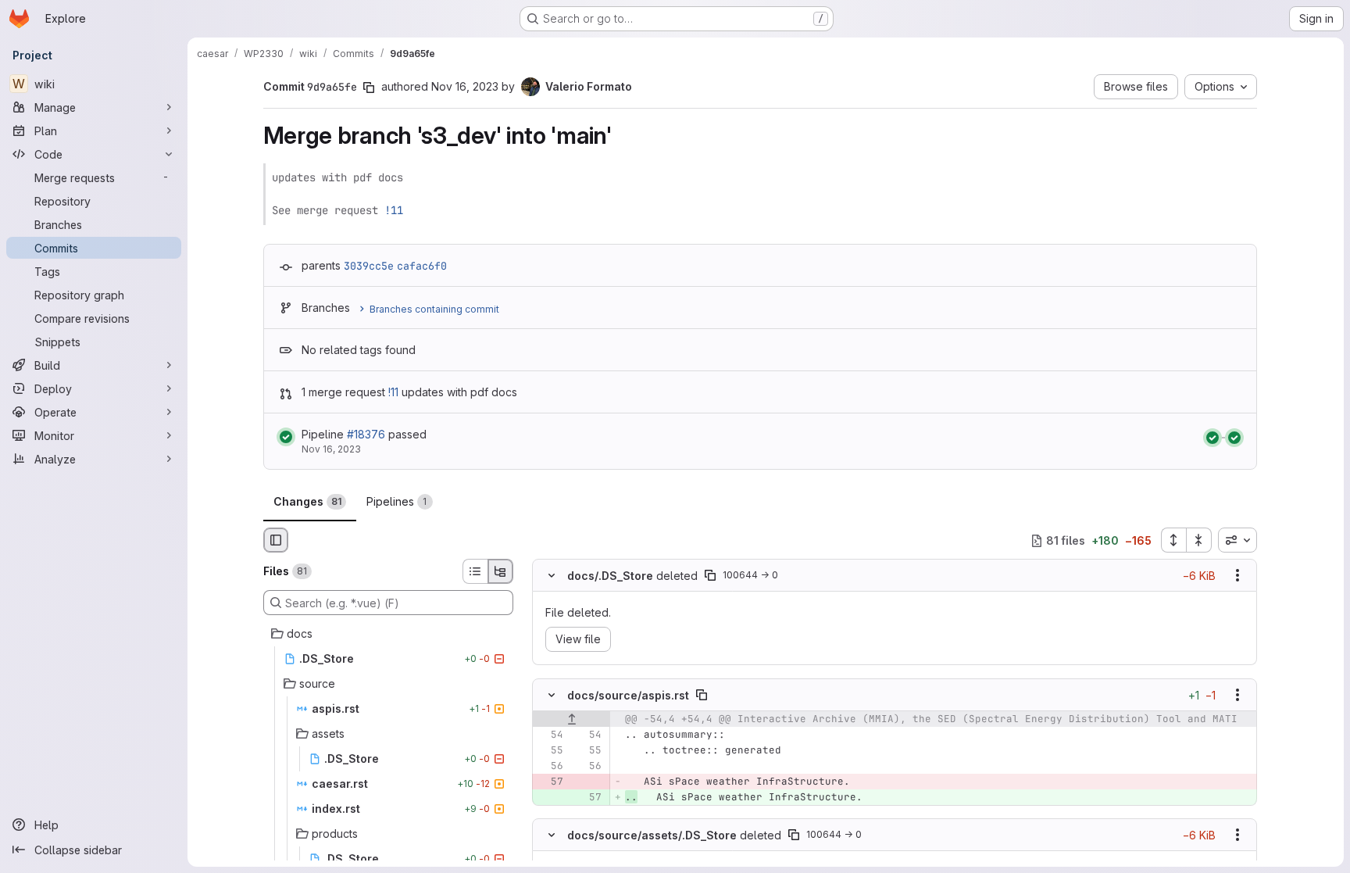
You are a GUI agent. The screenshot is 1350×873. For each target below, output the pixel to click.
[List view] (475, 571)
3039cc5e (369, 266)
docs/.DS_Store (610, 575)
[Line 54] (550, 734)
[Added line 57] (588, 797)
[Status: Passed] (286, 437)
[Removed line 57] (550, 781)
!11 (393, 210)
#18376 (366, 434)
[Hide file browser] (275, 540)
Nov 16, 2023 (464, 86)
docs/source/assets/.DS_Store (652, 834)
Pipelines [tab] (396, 501)
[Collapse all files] (1199, 540)
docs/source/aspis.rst (628, 694)
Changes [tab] (307, 501)
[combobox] (1237, 540)
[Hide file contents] (551, 576)
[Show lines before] (571, 719)
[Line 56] (550, 766)
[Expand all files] (1173, 540)
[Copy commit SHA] (368, 87)
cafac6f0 (422, 266)
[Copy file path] (710, 576)
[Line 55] (550, 750)
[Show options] (1237, 576)
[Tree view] (500, 571)
